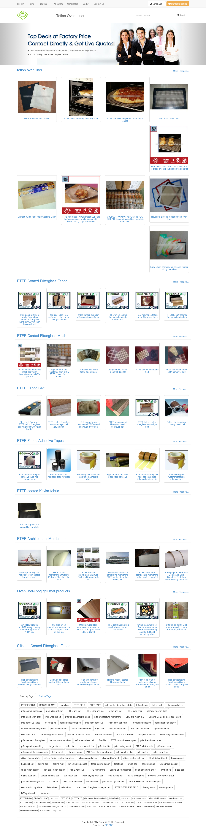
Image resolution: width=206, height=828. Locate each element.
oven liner (64, 704)
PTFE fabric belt (53, 716)
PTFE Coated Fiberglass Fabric (42, 280)
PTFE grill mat (74, 710)
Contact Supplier (179, 3)
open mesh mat (161, 728)
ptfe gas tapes (54, 746)
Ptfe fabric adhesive (141, 722)
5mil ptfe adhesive (146, 734)
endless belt (92, 781)
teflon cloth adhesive (117, 722)
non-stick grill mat (54, 710)
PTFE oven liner (134, 710)
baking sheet (27, 763)
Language (157, 3)
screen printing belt (50, 775)
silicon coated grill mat (133, 757)
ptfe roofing (143, 752)
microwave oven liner (157, 710)
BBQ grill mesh (28, 793)
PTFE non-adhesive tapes (123, 740)
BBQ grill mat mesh (140, 728)
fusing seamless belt (72, 781)
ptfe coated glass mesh (113, 781)
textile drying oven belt (92, 775)
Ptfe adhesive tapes (30, 722)
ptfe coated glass (175, 704)
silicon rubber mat (110, 757)
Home (31, 3)
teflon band (66, 787)
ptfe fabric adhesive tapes (77, 716)
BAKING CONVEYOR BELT (161, 775)
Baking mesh (149, 787)
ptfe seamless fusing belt (33, 740)
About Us (58, 3)
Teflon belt (52, 787)
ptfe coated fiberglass (31, 710)
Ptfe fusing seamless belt (172, 734)
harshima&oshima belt (60, 740)
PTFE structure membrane (99, 752)
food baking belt (115, 775)
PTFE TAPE (95, 704)
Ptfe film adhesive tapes (78, 734)
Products (43, 3)
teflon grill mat (115, 710)
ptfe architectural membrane (107, 716)
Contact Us (99, 3)
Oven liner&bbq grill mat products (43, 590)
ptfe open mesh (164, 746)
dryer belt (99, 728)
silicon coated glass (88, 757)
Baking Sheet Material (120, 769)
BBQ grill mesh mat (135, 716)
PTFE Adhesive (77, 769)
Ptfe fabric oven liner (31, 716)
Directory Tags (26, 696)
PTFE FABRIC (28, 704)
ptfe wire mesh (75, 752)
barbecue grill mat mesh (51, 734)
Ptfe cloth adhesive (94, 722)
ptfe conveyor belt (59, 728)
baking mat (58, 763)
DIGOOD (109, 824)
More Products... (181, 70)
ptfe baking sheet (122, 746)
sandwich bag (148, 763)
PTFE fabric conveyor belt (33, 728)
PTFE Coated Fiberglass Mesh (41, 335)
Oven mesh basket (168, 763)
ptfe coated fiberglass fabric (118, 704)
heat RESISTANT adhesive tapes (145, 781)
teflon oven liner (29, 69)
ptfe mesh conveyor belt (32, 781)
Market (85, 3)
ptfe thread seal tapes (150, 740)
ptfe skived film (87, 746)
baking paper (177, 757)
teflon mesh (57, 752)
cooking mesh (166, 787)
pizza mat (53, 781)
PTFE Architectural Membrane (41, 538)
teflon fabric (141, 704)
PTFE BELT (79, 704)
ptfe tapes (44, 793)
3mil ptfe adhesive (124, 734)
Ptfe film (102, 740)
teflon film (70, 746)
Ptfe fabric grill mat (158, 757)
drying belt (166, 769)
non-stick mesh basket (54, 769)
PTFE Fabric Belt (30, 387)
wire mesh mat (28, 734)
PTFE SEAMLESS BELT (126, 787)
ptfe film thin (104, 746)
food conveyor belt (118, 728)
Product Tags (44, 696)
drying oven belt (28, 775)
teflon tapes (50, 722)
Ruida (20, 4)
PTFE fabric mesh (144, 746)
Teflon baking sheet (77, 763)
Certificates (72, 3)
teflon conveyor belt (81, 728)
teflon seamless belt (84, 740)
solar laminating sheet (145, 769)
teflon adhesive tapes (70, 722)
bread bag (132, 763)
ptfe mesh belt (70, 775)
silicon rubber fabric (30, 757)
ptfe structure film (124, 752)
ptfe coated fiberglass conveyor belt (94, 787)
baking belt (43, 763)
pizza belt (179, 769)
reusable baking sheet (31, 787)
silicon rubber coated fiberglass (59, 757)
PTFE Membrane (97, 769)
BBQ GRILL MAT (47, 704)
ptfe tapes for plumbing (32, 746)
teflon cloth (157, 704)
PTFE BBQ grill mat (95, 710)
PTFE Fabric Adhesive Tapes (40, 440)
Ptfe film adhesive (103, 734)
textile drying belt (136, 775)
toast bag (118, 763)
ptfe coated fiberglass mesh (34, 752)
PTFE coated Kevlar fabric (38, 490)
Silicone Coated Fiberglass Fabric (43, 645)
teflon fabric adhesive (165, 722)
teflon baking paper (100, 763)
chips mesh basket (30, 769)
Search (182, 15)
